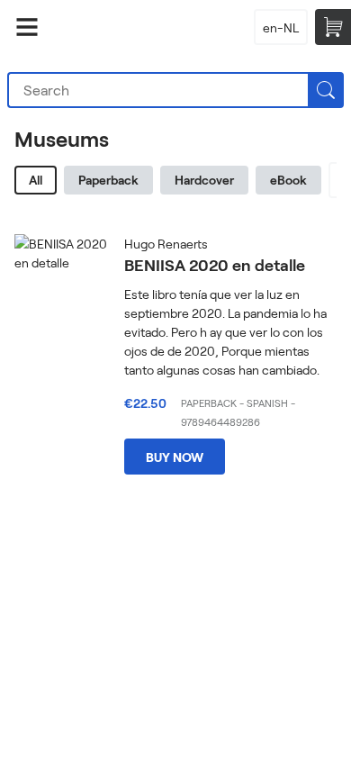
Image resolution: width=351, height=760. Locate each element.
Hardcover (204, 179)
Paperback (108, 179)
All (35, 179)
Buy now (174, 457)
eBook (288, 179)
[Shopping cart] (333, 27)
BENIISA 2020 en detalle (214, 265)
